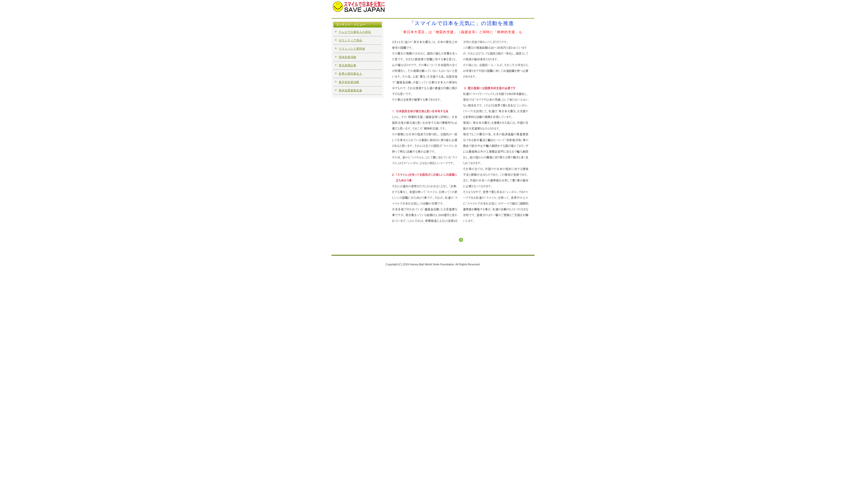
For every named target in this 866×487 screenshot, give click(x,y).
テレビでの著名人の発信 (355, 32)
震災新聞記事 (347, 65)
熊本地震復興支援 (350, 90)
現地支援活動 (347, 57)
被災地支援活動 (349, 82)
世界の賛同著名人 (350, 73)
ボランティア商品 (350, 40)
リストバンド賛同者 (352, 48)
